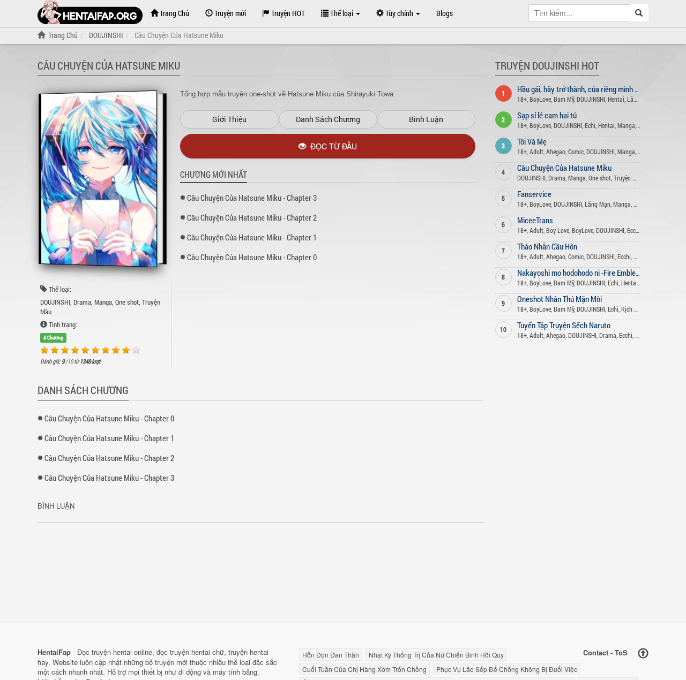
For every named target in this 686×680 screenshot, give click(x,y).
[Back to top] (643, 653)
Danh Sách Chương (328, 119)
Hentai (616, 99)
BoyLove (540, 99)
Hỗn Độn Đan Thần (330, 654)
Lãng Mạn (597, 204)
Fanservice (534, 193)
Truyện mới (229, 13)
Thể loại (342, 13)
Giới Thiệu (229, 119)
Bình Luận (426, 119)
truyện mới (171, 662)
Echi (590, 125)
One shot (127, 302)
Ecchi (633, 230)
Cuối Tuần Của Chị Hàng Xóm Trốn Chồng (364, 669)
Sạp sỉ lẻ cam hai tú (547, 115)
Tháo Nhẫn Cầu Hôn (547, 246)
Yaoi (639, 204)
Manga (103, 302)
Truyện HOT (287, 13)
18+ (522, 99)
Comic (576, 151)
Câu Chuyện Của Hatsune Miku (564, 167)
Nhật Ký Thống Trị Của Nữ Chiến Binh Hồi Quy (436, 654)
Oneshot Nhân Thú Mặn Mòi (559, 298)
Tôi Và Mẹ (532, 141)
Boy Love (557, 230)
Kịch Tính (633, 309)
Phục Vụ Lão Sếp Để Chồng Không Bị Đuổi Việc (506, 669)
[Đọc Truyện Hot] (90, 12)
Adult (536, 151)
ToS (621, 652)
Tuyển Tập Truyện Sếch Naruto (563, 325)
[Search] (639, 12)
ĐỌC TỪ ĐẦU (331, 146)
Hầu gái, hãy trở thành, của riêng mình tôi (580, 89)
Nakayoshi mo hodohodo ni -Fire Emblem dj (582, 272)
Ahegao (555, 151)
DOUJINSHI (55, 302)
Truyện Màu (629, 177)
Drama (82, 302)
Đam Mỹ (564, 99)
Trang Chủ (173, 13)
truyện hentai (112, 652)
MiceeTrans (535, 220)
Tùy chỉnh (399, 13)
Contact (595, 652)
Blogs (444, 13)
